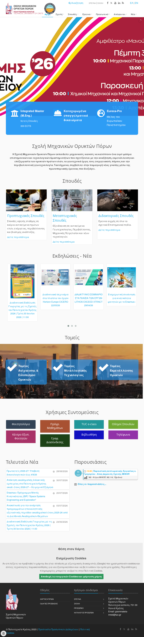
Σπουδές (72, 14)
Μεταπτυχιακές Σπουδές (65, 218)
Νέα (133, 14)
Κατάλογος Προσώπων (84, 612)
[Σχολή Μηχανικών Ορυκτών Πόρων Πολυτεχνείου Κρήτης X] (111, 3)
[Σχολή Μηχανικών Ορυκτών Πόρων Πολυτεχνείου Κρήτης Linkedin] (119, 3)
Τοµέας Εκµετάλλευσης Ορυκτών (121, 370)
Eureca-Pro (114, 111)
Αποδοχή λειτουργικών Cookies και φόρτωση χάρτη (71, 576)
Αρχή (47, 14)
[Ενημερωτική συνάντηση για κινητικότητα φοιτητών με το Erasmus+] (88, 278)
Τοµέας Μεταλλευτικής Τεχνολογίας (75, 370)
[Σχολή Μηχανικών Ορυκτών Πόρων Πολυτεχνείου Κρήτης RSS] (123, 3)
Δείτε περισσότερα (18, 237)
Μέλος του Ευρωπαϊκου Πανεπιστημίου (116, 121)
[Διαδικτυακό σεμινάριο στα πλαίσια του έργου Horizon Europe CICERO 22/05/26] (22, 278)
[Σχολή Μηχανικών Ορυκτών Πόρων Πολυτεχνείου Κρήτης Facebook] (107, 3)
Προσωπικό (102, 14)
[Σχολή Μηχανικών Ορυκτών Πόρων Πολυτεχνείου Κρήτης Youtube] (115, 3)
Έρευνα (92, 3)
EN (136, 3)
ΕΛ (131, 3)
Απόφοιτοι (119, 14)
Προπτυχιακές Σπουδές (25, 215)
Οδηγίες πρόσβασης (49, 603)
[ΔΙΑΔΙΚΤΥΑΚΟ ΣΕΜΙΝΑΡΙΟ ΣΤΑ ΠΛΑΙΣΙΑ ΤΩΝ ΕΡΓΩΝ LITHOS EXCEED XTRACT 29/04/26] (55, 278)
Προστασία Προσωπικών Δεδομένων (58, 629)
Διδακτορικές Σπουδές (116, 215)
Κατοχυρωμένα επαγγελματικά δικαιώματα (76, 115)
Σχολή (100, 3)
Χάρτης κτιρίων (47, 599)
